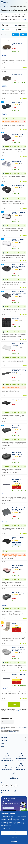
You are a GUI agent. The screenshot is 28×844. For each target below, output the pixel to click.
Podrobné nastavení (14, 837)
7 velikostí (4, 493)
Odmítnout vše (14, 841)
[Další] (24, 704)
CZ (3, 792)
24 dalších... (14, 704)
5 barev (4, 521)
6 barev (4, 55)
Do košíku (24, 67)
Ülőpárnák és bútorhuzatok (13, 731)
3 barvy (4, 114)
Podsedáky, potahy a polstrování (18, 6)
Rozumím (14, 833)
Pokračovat (23, 19)
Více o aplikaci (7, 807)
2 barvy (4, 605)
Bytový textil (5, 6)
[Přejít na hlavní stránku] (4, 2)
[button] (14, 737)
